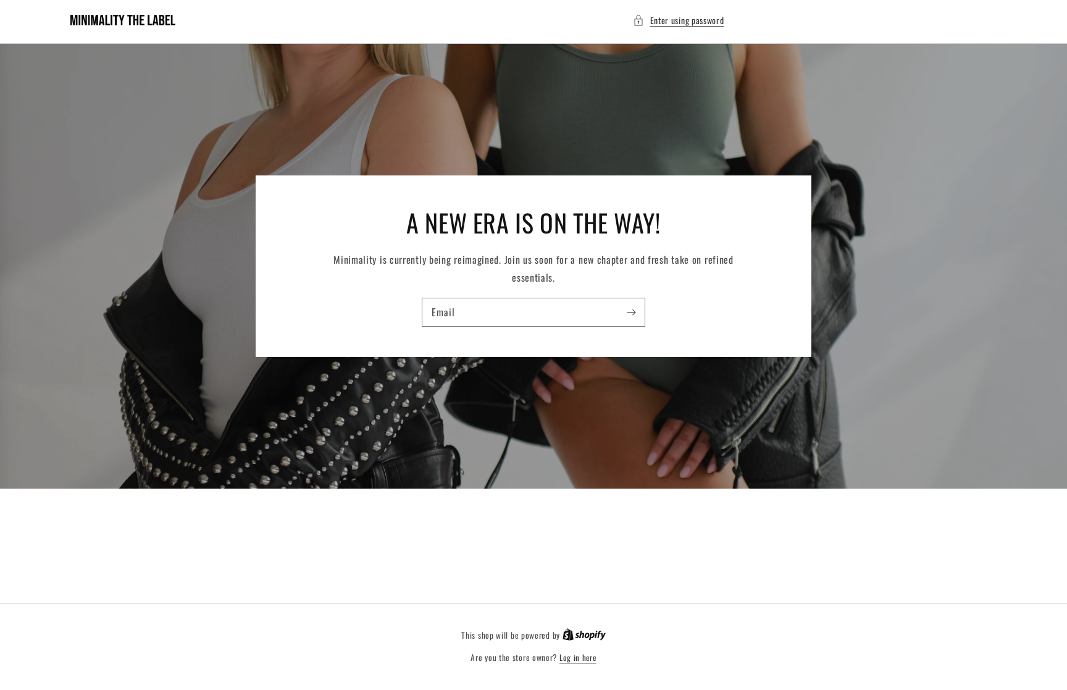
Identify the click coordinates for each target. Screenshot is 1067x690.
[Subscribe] (631, 312)
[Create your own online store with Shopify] (584, 635)
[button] (678, 20)
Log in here (577, 657)
